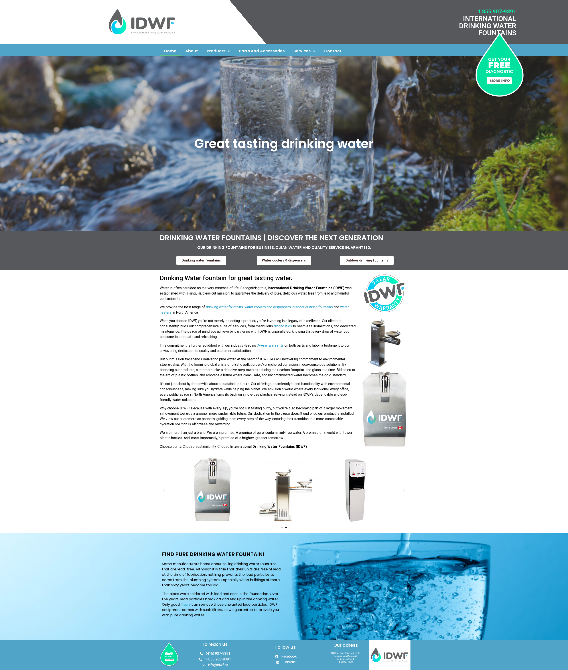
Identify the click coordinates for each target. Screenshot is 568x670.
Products (216, 51)
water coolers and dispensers (268, 307)
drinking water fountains (224, 307)
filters (186, 604)
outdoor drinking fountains (312, 307)
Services (302, 51)
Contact (332, 51)
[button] (282, 527)
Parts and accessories (262, 51)
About (191, 51)
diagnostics (283, 326)
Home (170, 51)
